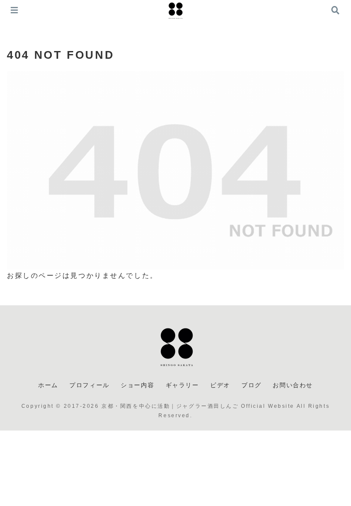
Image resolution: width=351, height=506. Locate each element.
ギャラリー (182, 385)
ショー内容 (137, 385)
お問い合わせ (293, 385)
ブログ (251, 385)
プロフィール (89, 385)
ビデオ (220, 385)
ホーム (48, 385)
